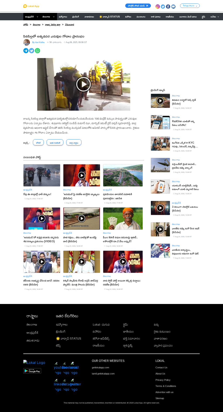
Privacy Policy (163, 380)
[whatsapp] (38, 53)
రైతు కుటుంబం (162, 331)
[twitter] (32, 53)
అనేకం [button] (213, 16)
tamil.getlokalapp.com (103, 373)
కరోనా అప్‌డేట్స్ (101, 338)
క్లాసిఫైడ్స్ (128, 345)
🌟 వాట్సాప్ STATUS (68, 338)
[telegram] (26, 53)
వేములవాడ (69, 24)
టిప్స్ (58, 345)
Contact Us (161, 367)
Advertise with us (164, 392)
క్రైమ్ (125, 324)
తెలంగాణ (46, 16)
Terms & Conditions (165, 386)
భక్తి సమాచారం (131, 338)
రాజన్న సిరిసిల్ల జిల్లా (52, 24)
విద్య (156, 324)
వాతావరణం (160, 338)
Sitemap (159, 398)
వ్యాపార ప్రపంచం (163, 345)
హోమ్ (25, 24)
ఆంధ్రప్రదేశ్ (29, 16)
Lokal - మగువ (101, 324)
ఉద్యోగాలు (62, 324)
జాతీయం (128, 331)
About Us (160, 373)
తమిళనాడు (33, 340)
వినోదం (97, 331)
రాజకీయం (99, 345)
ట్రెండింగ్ (61, 331)
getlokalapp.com (100, 367)
